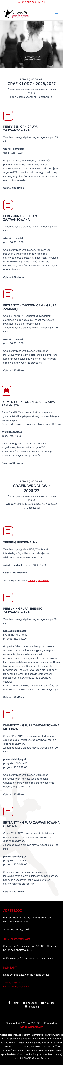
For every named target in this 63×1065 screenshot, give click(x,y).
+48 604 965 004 (13, 982)
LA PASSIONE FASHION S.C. (31, 2)
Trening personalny (38, 580)
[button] (4, 44)
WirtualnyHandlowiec (31, 1026)
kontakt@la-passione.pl (16, 986)
